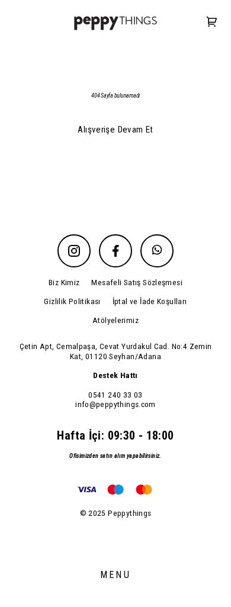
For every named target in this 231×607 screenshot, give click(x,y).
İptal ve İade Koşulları (150, 301)
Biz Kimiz (64, 282)
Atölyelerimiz (115, 320)
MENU (115, 574)
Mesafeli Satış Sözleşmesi (136, 282)
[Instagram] (74, 250)
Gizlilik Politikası (72, 301)
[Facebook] (115, 250)
